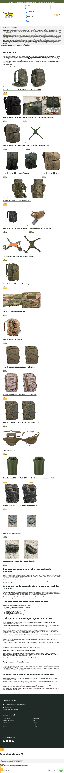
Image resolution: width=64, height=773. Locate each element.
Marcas (5, 43)
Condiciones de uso (38, 724)
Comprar (5, 94)
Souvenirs (5, 728)
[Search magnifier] (26, 7)
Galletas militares (6, 718)
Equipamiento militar (7, 724)
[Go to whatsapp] (61, 770)
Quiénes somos (37, 718)
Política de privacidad (38, 731)
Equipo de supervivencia (8, 726)
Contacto (35, 722)
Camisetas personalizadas (8, 720)
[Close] (2, 749)
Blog (34, 720)
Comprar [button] (5, 121)
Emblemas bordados (7, 722)
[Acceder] (59, 15)
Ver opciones (31, 232)
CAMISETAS (5, 30)
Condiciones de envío (38, 726)
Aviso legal (36, 728)
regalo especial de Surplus (17, 760)
